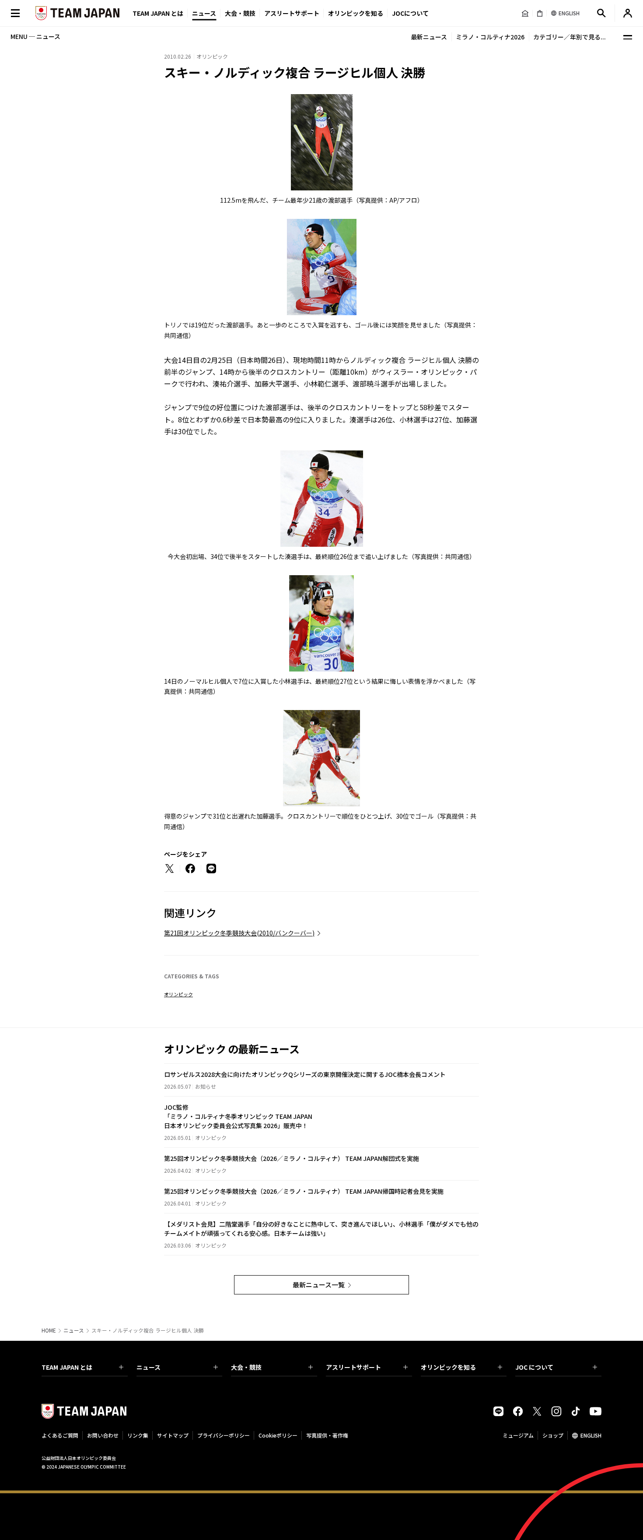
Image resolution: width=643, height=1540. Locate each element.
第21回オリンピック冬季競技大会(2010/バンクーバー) (239, 932)
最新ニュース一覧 (319, 1284)
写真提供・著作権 (327, 1435)
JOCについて (410, 13)
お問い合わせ (103, 1435)
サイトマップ (173, 1435)
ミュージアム (518, 1435)
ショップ (552, 1435)
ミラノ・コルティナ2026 (490, 36)
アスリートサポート (291, 13)
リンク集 (137, 1435)
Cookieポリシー (278, 1435)
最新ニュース (429, 36)
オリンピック (178, 994)
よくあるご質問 (60, 1435)
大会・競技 (246, 1367)
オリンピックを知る (355, 13)
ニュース (204, 13)
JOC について (534, 1367)
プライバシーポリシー (223, 1435)
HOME (49, 1330)
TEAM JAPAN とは (67, 1367)
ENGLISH (590, 1435)
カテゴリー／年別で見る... (569, 36)
